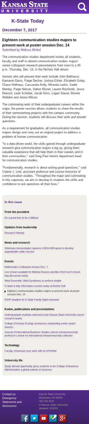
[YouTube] (43, 418)
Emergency (9, 398)
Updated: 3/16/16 (48, 408)
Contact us (9, 394)
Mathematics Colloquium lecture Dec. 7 (26, 267)
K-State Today (27, 21)
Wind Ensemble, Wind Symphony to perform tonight (33, 280)
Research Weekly (14, 232)
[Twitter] (34, 418)
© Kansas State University (53, 404)
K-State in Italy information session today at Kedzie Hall (35, 285)
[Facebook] (25, 418)
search (82, 6)
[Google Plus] (62, 418)
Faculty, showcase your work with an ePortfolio (31, 350)
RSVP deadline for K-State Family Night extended (32, 299)
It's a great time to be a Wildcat (21, 217)
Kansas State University (41, 7)
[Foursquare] (53, 418)
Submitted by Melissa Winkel (21, 49)
